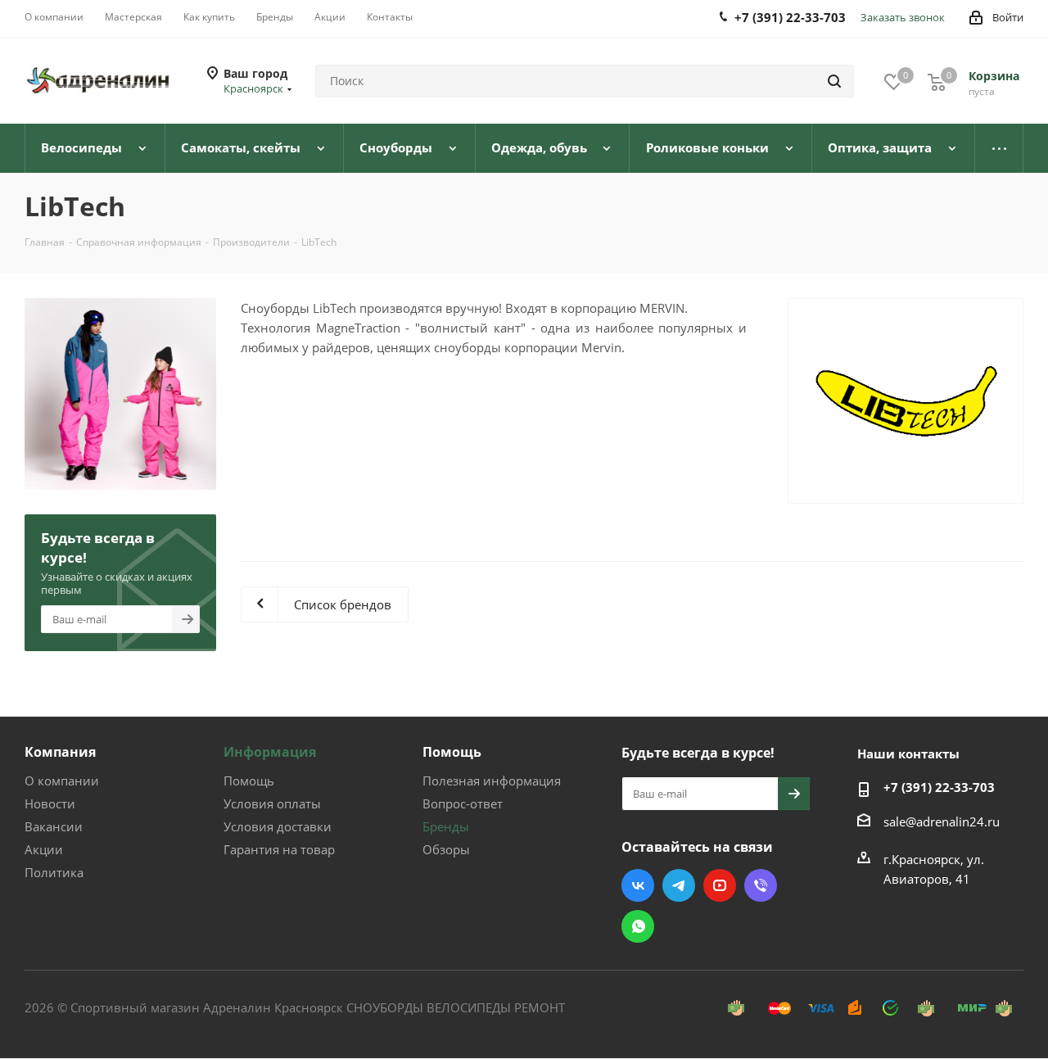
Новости (50, 803)
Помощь (249, 780)
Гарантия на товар (279, 849)
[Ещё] (999, 148)
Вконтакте (637, 885)
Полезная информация (491, 780)
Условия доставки (278, 826)
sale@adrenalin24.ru (941, 821)
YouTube (719, 885)
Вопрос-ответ (462, 803)
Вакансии (54, 826)
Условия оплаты (272, 803)
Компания (60, 752)
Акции (44, 849)
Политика (54, 872)
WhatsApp (637, 926)
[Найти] (834, 81)
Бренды (445, 826)
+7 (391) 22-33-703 (939, 787)
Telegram (678, 885)
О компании (62, 780)
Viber (760, 885)
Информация (270, 752)
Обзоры (446, 849)
